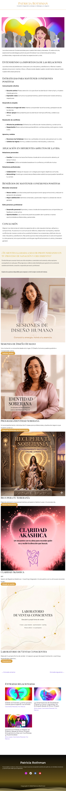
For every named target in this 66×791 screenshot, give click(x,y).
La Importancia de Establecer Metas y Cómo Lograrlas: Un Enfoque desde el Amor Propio (46, 704)
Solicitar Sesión (8, 353)
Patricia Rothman (33, 3)
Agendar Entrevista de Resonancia (15, 430)
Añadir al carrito (8, 584)
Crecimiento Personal (11, 706)
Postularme (6, 661)
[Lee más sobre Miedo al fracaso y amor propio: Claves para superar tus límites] (18, 694)
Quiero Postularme (9, 504)
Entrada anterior (8, 672)
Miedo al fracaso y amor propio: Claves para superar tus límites (18, 703)
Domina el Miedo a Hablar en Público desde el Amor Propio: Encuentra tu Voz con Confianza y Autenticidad (18, 732)
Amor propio (37, 708)
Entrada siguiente (57, 672)
